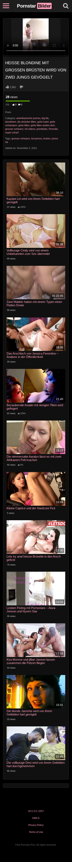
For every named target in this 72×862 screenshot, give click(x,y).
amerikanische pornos (28, 118)
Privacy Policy (35, 825)
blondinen (10, 121)
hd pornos (36, 138)
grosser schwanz (14, 129)
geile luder (43, 121)
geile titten (24, 125)
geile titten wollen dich (43, 125)
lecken (46, 138)
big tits (45, 118)
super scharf (12, 132)
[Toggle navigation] (6, 6)
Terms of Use (36, 832)
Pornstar (53, 129)
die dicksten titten (26, 121)
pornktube (41, 129)
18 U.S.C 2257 (36, 811)
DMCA (35, 818)
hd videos (30, 129)
